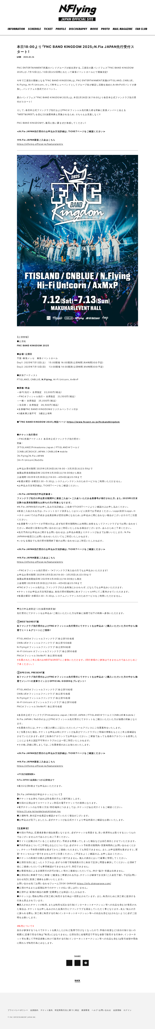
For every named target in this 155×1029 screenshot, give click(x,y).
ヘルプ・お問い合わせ (101, 1010)
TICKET (48, 29)
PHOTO (105, 29)
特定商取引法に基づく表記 (67, 1010)
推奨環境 (85, 1010)
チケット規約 (47, 1010)
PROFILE (61, 29)
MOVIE (94, 29)
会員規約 (34, 1010)
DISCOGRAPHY (78, 29)
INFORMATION (16, 29)
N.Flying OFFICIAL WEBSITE (77, 13)
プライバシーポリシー (18, 1010)
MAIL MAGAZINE (122, 29)
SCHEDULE (34, 29)
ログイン (128, 1010)
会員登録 (117, 1010)
